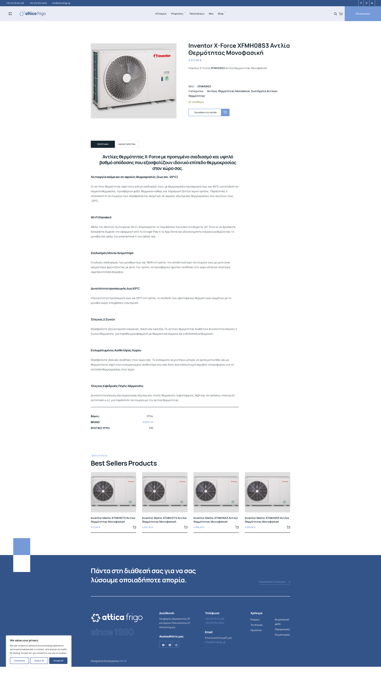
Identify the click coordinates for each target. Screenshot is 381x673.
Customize (19, 660)
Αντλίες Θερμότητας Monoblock (228, 91)
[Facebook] (361, 3)
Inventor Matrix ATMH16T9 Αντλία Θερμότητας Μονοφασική (113, 519)
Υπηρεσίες (177, 13)
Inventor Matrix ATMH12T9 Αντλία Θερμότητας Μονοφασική (164, 519)
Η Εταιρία (160, 13)
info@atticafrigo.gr (61, 3)
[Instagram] (366, 3)
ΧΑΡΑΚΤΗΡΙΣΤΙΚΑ (126, 144)
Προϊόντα (255, 630)
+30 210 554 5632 (38, 3)
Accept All (58, 660)
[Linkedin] (372, 3)
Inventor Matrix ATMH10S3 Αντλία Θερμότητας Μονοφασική (267, 519)
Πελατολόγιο (197, 13)
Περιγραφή (102, 144)
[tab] (103, 144)
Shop (220, 13)
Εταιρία (254, 619)
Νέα (211, 13)
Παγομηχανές (282, 629)
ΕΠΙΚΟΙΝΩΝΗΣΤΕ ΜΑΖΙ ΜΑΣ (272, 581)
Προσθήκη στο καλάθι (134, 527)
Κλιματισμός (282, 634)
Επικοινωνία (363, 13)
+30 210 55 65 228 (15, 3)
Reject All (39, 660)
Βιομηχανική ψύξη (282, 622)
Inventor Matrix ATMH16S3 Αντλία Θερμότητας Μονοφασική (215, 519)
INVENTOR (148, 422)
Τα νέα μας (256, 624)
